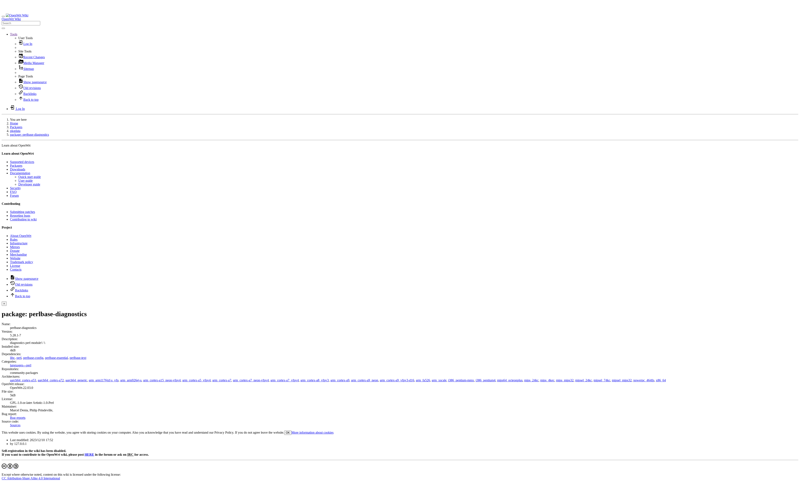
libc (12, 358)
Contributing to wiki (23, 219)
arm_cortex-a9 (339, 380)
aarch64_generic (76, 380)
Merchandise (18, 254)
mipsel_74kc (602, 380)
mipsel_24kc (583, 380)
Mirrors (15, 247)
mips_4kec (547, 380)
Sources (15, 425)
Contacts (15, 269)
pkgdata (15, 131)
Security (15, 188)
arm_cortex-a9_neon (364, 380)
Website (15, 258)
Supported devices (22, 162)
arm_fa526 (423, 380)
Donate (15, 251)
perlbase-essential (56, 358)
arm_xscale (439, 380)
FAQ (13, 192)
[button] (13, 34)
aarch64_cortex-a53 (23, 380)
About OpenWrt (20, 236)
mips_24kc (531, 380)
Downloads (17, 169)
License (15, 266)
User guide (25, 180)
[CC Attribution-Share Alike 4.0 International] (10, 467)
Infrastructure (19, 243)
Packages (16, 127)
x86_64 (661, 380)
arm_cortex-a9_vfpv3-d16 (397, 380)
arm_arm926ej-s (130, 380)
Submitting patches (22, 212)
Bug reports (17, 417)
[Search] (3, 28)
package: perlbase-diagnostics (29, 134)
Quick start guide (29, 177)
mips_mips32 (565, 380)
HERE (89, 454)
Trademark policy (21, 262)
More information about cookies (312, 432)
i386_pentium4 (485, 380)
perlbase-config (33, 358)
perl (18, 358)
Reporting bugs (20, 215)
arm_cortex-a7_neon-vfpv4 (251, 380)
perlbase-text (78, 358)
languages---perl (20, 365)
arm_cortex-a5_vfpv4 (196, 380)
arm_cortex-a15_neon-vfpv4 (162, 380)
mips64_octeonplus (509, 380)
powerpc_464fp (643, 380)
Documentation (20, 173)
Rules (14, 239)
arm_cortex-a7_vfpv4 (284, 380)
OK (288, 432)
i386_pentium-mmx (461, 380)
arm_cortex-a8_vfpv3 (314, 380)
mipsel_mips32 (622, 380)
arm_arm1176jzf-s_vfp (104, 380)
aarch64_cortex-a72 (51, 380)
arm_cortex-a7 (221, 380)
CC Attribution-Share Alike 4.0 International (31, 478)
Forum (14, 195)
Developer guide (29, 184)
